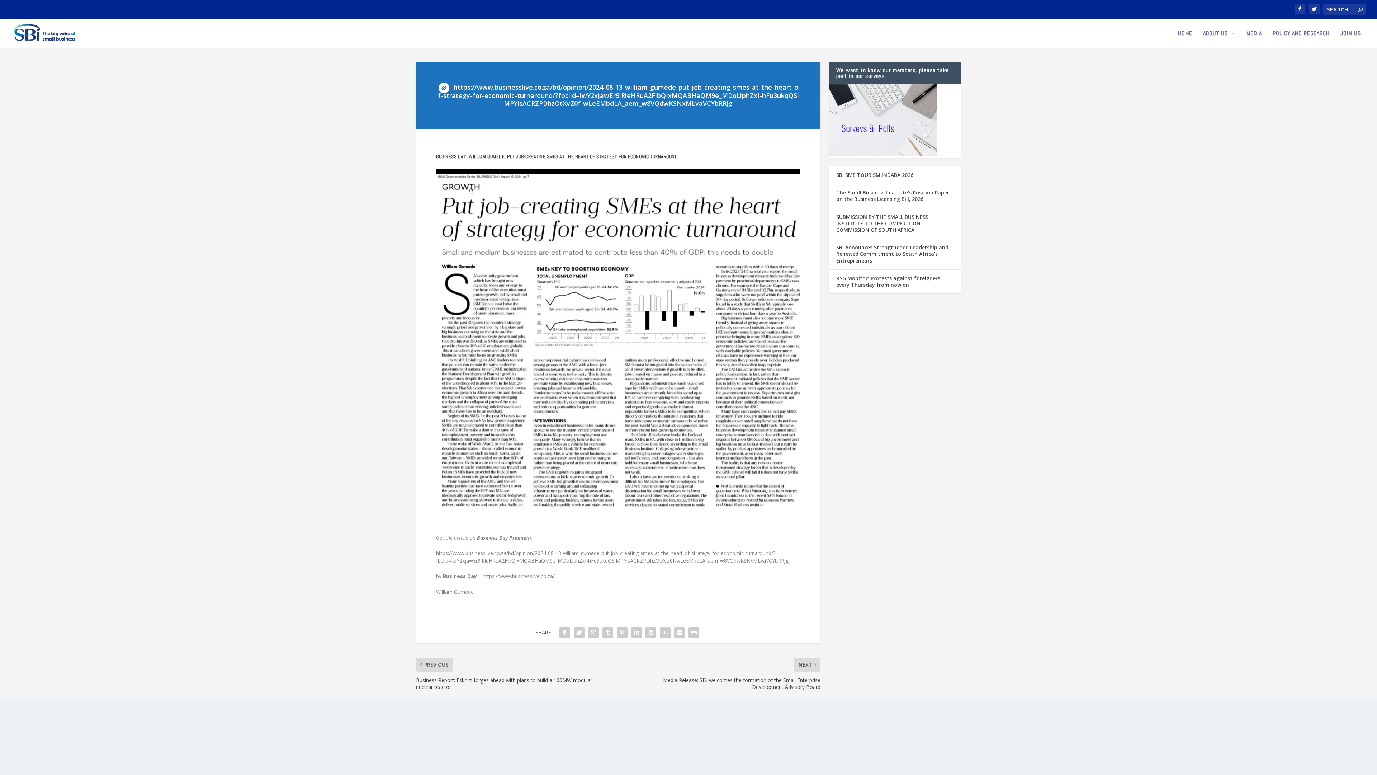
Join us (1350, 33)
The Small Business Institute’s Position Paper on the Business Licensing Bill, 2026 (892, 195)
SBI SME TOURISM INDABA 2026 (874, 175)
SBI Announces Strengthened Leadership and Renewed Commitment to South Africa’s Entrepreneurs (892, 254)
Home (1185, 33)
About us (1215, 33)
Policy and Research (1301, 33)
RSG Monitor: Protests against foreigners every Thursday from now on (888, 281)
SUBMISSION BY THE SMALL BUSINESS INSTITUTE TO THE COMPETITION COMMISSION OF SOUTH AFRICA (882, 223)
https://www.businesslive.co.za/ (519, 576)
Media (1254, 33)
